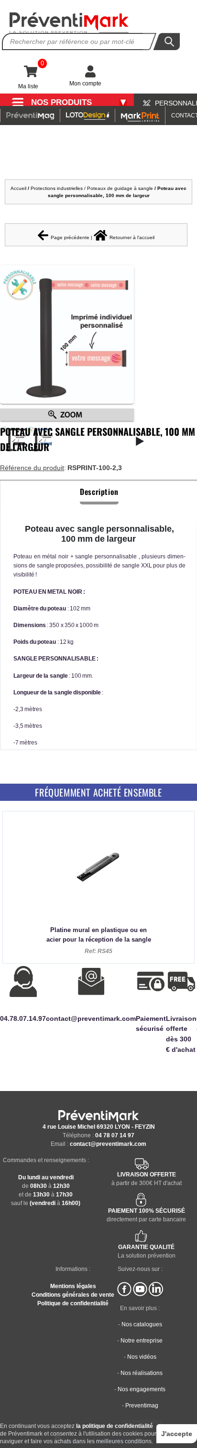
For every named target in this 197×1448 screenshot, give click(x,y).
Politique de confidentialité (73, 1303)
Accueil (18, 188)
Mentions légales (73, 1286)
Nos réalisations (141, 1373)
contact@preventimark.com (108, 1144)
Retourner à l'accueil (131, 237)
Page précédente (70, 237)
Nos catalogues (141, 1324)
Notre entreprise (141, 1340)
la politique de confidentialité (114, 1426)
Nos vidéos (141, 1357)
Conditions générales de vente (73, 1294)
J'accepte (176, 1434)
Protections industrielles (57, 188)
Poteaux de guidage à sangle (120, 188)
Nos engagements (141, 1389)
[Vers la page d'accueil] (69, 23)
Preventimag (141, 1405)
